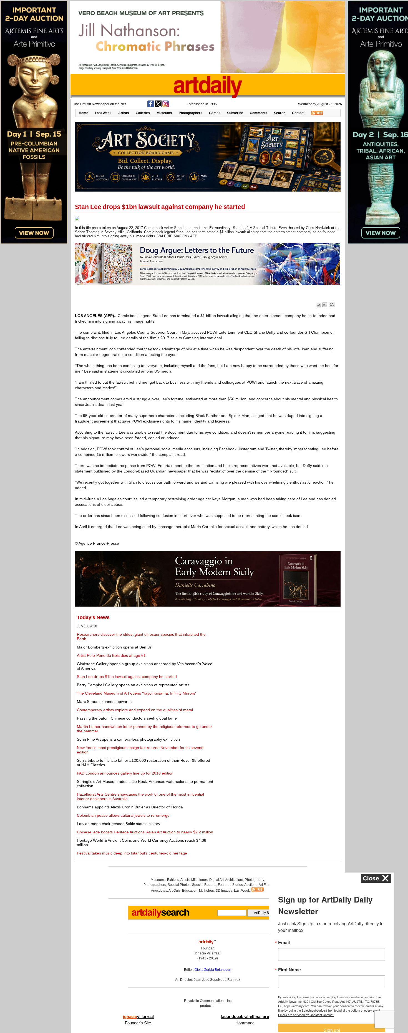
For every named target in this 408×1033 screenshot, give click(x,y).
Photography (254, 880)
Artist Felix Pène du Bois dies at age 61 (111, 655)
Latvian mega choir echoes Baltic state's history (118, 823)
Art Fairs (265, 885)
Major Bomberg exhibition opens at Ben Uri (114, 647)
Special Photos (179, 885)
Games (214, 113)
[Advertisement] (276, 653)
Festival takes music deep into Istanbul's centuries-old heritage (132, 853)
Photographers (190, 113)
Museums (164, 113)
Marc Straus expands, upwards (104, 701)
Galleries (143, 113)
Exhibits (173, 880)
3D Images (224, 891)
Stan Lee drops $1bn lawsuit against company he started (127, 676)
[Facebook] (150, 106)
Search (279, 113)
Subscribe (235, 113)
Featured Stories (230, 885)
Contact (298, 113)
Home (83, 113)
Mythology (206, 891)
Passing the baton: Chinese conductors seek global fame (127, 718)
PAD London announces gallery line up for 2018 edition (125, 773)
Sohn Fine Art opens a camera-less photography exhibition (128, 739)
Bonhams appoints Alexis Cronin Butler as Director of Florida (130, 807)
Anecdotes (159, 891)
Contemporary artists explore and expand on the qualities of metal (135, 710)
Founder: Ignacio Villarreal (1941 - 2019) (207, 953)
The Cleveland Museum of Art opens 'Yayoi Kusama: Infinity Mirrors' (136, 693)
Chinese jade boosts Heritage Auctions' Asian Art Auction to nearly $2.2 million (145, 832)
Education (189, 891)
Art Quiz (174, 891)
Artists (123, 113)
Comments (258, 113)
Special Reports (204, 885)
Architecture (234, 880)
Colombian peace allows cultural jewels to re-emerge (123, 815)
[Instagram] (165, 106)
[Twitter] (158, 106)
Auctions (250, 885)
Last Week (103, 113)
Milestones (199, 880)
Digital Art (216, 880)
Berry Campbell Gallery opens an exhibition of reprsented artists (133, 685)
